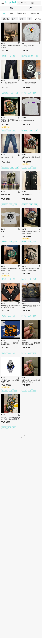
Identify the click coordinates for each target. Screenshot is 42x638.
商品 (11, 8)
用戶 (30, 8)
